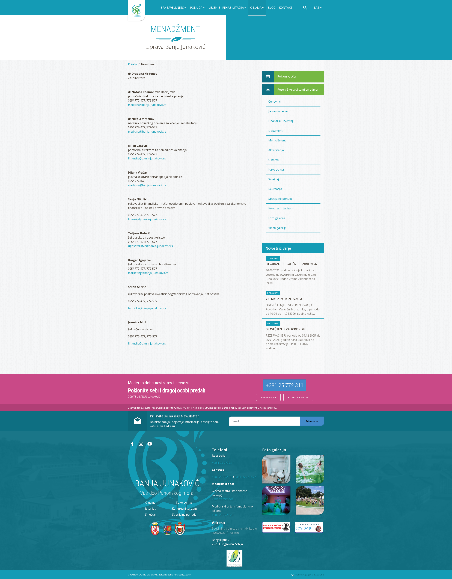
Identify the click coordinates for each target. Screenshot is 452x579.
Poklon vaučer (298, 397)
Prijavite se (312, 421)
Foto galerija (276, 218)
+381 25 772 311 (285, 385)
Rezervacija (268, 397)
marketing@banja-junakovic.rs (148, 273)
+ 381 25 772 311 (223, 463)
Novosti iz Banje (278, 248)
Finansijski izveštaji (280, 121)
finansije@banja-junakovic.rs (147, 158)
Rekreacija (275, 189)
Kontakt (286, 8)
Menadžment (277, 140)
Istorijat (150, 508)
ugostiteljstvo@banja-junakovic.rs (150, 246)
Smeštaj (273, 179)
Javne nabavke (278, 111)
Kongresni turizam (280, 208)
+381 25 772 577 (245, 477)
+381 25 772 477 (222, 477)
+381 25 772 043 (222, 499)
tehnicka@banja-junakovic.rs (147, 308)
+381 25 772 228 (222, 515)
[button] (173, 8)
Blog (271, 8)
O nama (273, 160)
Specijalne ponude (280, 199)
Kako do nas (276, 169)
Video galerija (277, 228)
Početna (132, 64)
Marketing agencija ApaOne (309, 574)
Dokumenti (275, 131)
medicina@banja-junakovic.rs (147, 105)
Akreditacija (276, 150)
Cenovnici (274, 101)
